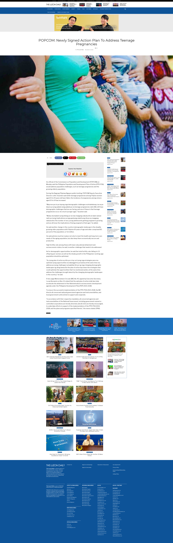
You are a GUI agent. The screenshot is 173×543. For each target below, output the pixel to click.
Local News (48, 313)
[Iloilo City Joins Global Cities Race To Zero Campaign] (110, 373)
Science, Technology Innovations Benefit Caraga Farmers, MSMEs (119, 361)
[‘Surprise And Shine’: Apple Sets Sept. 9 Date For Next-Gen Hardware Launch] (123, 219)
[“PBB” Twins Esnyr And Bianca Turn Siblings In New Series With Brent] (115, 4)
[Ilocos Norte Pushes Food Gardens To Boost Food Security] (123, 202)
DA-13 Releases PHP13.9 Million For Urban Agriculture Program (119, 367)
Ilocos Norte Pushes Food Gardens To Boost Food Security (113, 204)
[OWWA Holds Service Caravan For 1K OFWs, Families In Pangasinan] (82, 4)
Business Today (110, 209)
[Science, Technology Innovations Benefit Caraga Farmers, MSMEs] (110, 361)
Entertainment (110, 184)
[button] (125, 9)
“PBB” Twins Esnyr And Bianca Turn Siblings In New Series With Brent (123, 4)
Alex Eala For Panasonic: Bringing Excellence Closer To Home (113, 230)
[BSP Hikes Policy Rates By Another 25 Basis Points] (123, 237)
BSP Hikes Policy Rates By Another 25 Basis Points (113, 238)
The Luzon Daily (80, 49)
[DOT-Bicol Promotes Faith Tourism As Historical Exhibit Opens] (123, 194)
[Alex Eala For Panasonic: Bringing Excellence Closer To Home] (123, 229)
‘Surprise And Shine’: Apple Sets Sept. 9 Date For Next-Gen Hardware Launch (113, 221)
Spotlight (109, 227)
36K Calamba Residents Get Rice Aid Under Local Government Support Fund (73, 5)
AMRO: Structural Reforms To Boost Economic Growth (111, 212)
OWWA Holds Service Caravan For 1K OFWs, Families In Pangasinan (89, 5)
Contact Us (69, 464)
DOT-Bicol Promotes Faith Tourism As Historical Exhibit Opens (113, 195)
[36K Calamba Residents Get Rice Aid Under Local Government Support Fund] (65, 4)
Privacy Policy (116, 467)
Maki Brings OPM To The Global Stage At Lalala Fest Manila (106, 4)
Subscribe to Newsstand (103, 464)
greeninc (109, 201)
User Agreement (116, 464)
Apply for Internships (86, 467)
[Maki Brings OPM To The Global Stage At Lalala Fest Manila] (99, 4)
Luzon (108, 167)
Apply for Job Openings (87, 464)
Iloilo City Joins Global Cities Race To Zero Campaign (119, 373)
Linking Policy (116, 474)
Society (108, 192)
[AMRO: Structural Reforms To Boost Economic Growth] (123, 211)
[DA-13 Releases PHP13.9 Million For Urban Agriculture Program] (110, 367)
